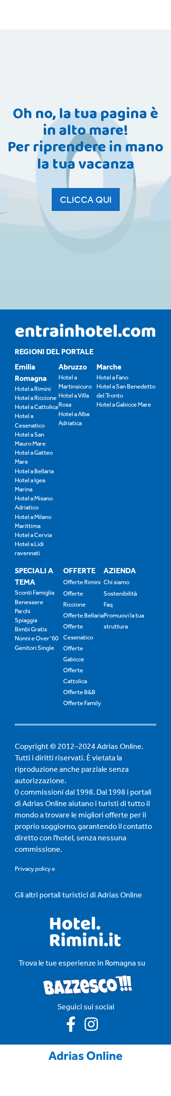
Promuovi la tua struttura (124, 621)
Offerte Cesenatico (78, 632)
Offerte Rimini (82, 582)
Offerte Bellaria (83, 615)
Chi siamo (116, 582)
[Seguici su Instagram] (95, 1027)
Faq (108, 604)
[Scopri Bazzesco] (87, 984)
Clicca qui (86, 199)
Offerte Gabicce (73, 654)
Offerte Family (82, 703)
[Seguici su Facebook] (75, 1027)
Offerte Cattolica (75, 676)
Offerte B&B (79, 692)
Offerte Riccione (74, 599)
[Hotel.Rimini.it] (85, 943)
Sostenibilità (120, 593)
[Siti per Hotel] (85, 1054)
